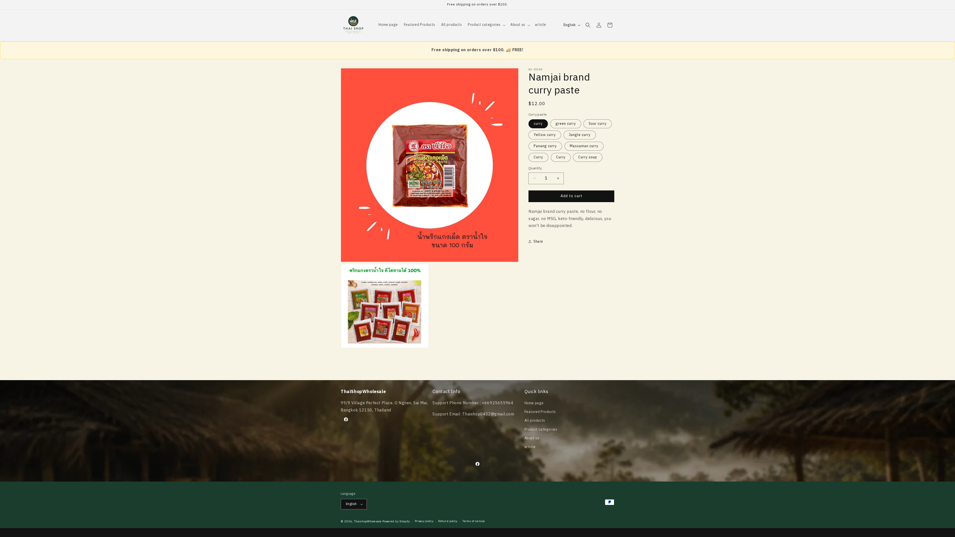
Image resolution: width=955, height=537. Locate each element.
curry (538, 124)
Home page (534, 403)
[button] (486, 25)
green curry (566, 124)
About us (532, 438)
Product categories (541, 429)
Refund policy (447, 521)
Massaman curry (584, 146)
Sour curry (598, 124)
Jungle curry (580, 135)
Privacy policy (424, 521)
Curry (538, 157)
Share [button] (538, 241)
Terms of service (473, 521)
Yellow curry (545, 135)
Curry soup (587, 157)
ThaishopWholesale (368, 521)
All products (535, 420)
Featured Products (540, 412)
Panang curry (545, 146)
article (530, 447)
